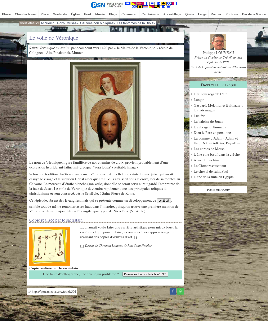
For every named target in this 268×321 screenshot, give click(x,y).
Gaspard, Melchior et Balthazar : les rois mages (218, 107)
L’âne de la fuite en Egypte (214, 176)
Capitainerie (150, 14)
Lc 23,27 (164, 200)
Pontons (231, 14)
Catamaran (129, 14)
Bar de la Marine (254, 14)
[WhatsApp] (180, 290)
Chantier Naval (25, 14)
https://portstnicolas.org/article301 (53, 291)
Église (75, 14)
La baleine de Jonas (208, 121)
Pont (87, 14)
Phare (6, 14)
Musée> (73, 23)
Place (45, 14)
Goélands (60, 14)
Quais (189, 14)
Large (202, 14)
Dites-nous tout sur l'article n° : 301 (145, 274)
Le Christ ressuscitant (210, 165)
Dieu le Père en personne (212, 132)
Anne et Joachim (206, 160)
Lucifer (199, 115)
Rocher (216, 14)
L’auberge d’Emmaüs (210, 127)
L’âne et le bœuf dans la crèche (217, 154)
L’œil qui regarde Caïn (210, 93)
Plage (113, 14)
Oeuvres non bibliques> (97, 23)
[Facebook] (173, 290)
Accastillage (172, 14)
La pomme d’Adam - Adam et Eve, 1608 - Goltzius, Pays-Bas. (217, 140)
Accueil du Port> (53, 23)
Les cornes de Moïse (209, 148)
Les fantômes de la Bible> (136, 23)
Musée (100, 14)
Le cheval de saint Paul (211, 171)
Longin (199, 99)
